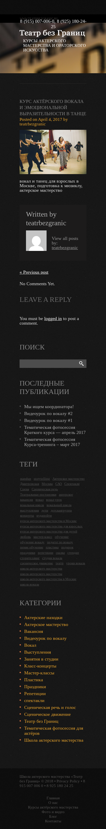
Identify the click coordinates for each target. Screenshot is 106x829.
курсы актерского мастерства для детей (48, 531)
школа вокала (29, 584)
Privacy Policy (68, 781)
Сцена (24, 489)
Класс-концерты (40, 665)
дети (44, 510)
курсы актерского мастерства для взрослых (51, 526)
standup (25, 479)
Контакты (53, 821)
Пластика (33, 679)
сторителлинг (30, 558)
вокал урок (54, 500)
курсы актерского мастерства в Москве (48, 521)
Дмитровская (29, 484)
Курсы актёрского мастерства (53, 807)
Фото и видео (53, 812)
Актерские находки (43, 617)
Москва (47, 484)
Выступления (37, 652)
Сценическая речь (45, 489)
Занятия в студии (41, 659)
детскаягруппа (61, 510)
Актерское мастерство (68, 479)
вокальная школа (32, 505)
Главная (53, 798)
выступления (29, 510)
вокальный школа (59, 505)
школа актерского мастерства (41, 568)
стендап (73, 553)
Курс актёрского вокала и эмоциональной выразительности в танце (53, 107)
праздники (27, 553)
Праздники (35, 686)
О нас (53, 803)
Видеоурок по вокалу (45, 638)
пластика (52, 547)
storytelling (42, 479)
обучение (62, 537)
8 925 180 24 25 (60, 786)
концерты (27, 515)
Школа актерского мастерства (53, 740)
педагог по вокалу (60, 542)
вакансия (26, 500)
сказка (60, 553)
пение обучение (31, 547)
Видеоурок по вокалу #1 (48, 420)
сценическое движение (36, 563)
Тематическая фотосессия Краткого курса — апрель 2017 (55, 430)
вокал (39, 500)
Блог (53, 816)
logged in (53, 318)
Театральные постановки (38, 494)
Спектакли (72, 484)
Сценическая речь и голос (50, 707)
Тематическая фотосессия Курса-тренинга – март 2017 (52, 442)
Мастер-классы (39, 672)
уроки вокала (75, 563)
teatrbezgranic (33, 124)
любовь (25, 537)
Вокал (30, 645)
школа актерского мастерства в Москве (48, 579)
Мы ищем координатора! (49, 406)
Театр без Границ (41, 721)
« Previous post (34, 272)
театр (60, 563)
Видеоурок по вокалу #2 (48, 413)
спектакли (34, 700)
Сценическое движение (47, 714)
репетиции (45, 553)
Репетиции (35, 693)
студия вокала (52, 558)
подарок (67, 547)
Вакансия (33, 631)
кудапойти (44, 515)
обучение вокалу (32, 542)
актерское (66, 494)
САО (58, 484)
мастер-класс (42, 537)
